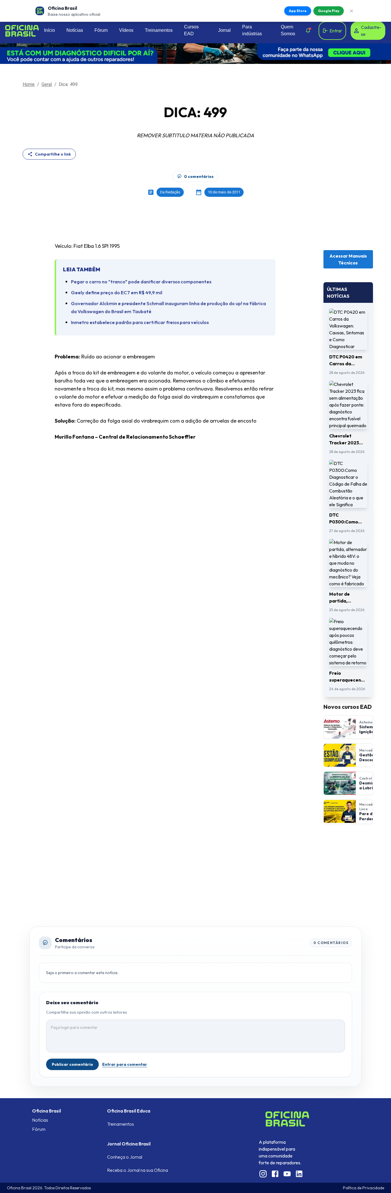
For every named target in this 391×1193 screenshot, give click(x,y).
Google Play (328, 11)
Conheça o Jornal (124, 1157)
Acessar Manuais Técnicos (348, 259)
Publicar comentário (72, 1064)
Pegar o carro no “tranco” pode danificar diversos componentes (141, 281)
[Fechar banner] (351, 11)
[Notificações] (308, 30)
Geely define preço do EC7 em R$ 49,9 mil (116, 292)
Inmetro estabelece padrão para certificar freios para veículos (140, 322)
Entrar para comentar (124, 1064)
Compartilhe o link (53, 154)
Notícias (74, 30)
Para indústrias (252, 30)
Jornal (224, 30)
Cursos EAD (191, 30)
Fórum (101, 30)
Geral (47, 84)
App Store (298, 11)
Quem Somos (288, 30)
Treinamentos (159, 30)
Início (49, 30)
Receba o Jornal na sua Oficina (137, 1170)
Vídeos (126, 30)
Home (29, 84)
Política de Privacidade (363, 1187)
